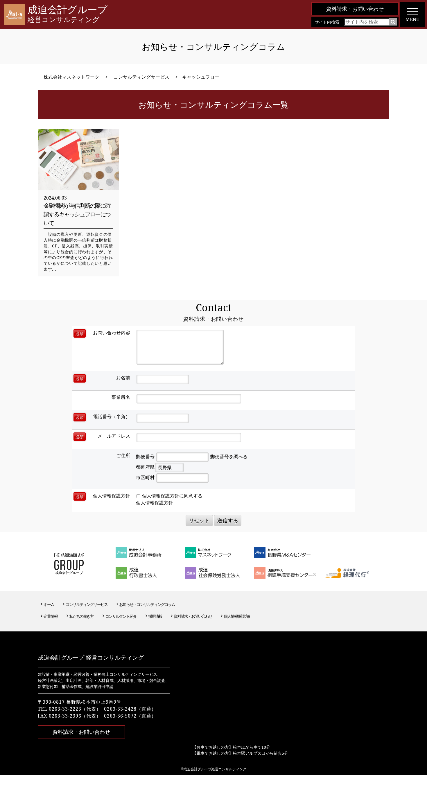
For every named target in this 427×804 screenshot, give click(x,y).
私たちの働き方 (81, 616)
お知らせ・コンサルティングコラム (147, 604)
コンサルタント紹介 (121, 616)
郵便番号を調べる (228, 456)
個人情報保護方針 (154, 502)
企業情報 (51, 616)
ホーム (49, 604)
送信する (227, 520)
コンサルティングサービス (86, 604)
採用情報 (155, 616)
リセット (199, 520)
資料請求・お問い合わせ (355, 8)
